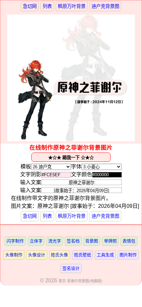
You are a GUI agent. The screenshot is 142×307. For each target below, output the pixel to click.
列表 (47, 6)
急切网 (30, 6)
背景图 (91, 240)
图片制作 (128, 254)
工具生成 (105, 254)
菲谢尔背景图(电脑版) (84, 281)
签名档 (73, 240)
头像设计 (36, 254)
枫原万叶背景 (72, 6)
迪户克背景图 (105, 6)
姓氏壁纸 (82, 254)
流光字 (54, 240)
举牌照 (110, 240)
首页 (62, 281)
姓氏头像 (59, 254)
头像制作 (13, 254)
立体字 (36, 240)
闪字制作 (15, 240)
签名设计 (71, 268)
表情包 (129, 240)
